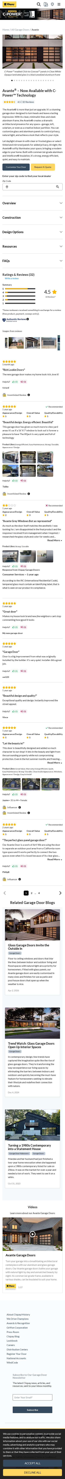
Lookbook (12, 1340)
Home (5, 29)
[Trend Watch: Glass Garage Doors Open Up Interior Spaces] (32, 1023)
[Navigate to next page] (60, 893)
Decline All (32, 1472)
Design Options (12, 232)
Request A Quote (42, 167)
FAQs (6, 261)
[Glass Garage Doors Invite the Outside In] (32, 924)
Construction (11, 217)
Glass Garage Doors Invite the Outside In (28, 946)
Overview (9, 203)
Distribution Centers (17, 1349)
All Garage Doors (20, 29)
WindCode (12, 1362)
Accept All (33, 1463)
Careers (11, 1345)
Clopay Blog (13, 1336)
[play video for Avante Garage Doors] (32, 1234)
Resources (9, 246)
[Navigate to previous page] (4, 893)
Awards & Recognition (18, 1323)
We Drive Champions (18, 1318)
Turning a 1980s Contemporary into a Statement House (29, 1147)
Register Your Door (17, 1353)
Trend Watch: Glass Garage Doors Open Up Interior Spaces (31, 1045)
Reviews (29, 102)
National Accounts (16, 1358)
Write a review (12, 278)
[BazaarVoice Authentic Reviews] (14, 320)
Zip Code (6, 181)
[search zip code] (57, 186)
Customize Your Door (16, 167)
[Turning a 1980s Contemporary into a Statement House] (32, 1125)
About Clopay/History (18, 1314)
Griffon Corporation (17, 1327)
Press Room (13, 1331)
